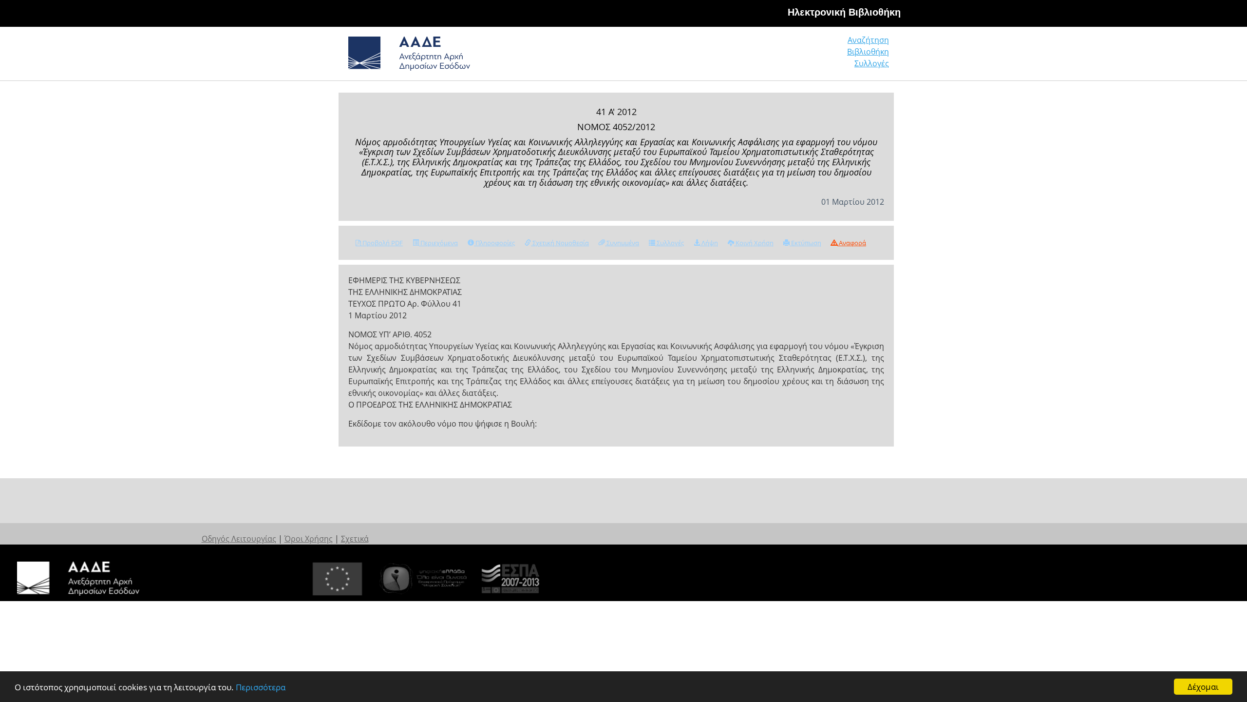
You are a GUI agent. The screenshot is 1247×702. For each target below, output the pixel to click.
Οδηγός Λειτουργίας (239, 538)
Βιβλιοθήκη (868, 51)
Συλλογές (871, 63)
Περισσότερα (260, 687)
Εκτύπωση (805, 242)
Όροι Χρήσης (308, 538)
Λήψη (709, 242)
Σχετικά (355, 538)
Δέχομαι (1203, 686)
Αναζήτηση (868, 40)
